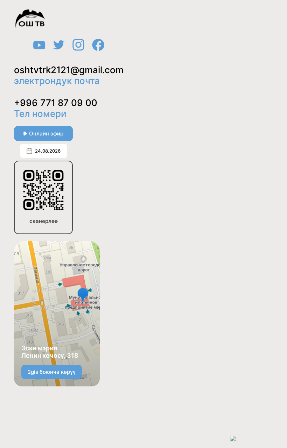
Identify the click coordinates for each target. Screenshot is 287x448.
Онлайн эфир (46, 133)
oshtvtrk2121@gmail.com (69, 69)
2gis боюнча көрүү (52, 372)
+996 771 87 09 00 (55, 102)
